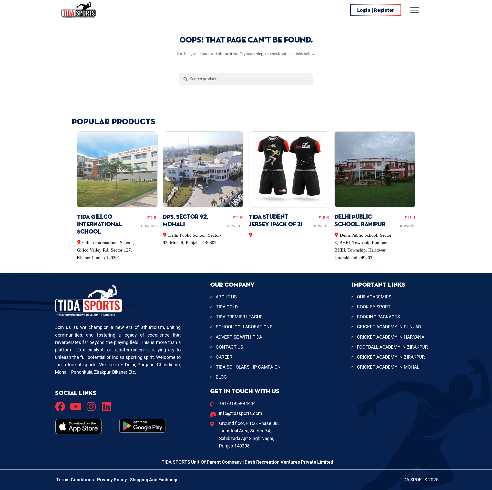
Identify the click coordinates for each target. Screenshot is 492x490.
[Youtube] (75, 406)
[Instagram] (91, 406)
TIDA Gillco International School (99, 224)
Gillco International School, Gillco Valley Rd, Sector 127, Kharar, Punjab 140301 (105, 250)
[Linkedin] (106, 406)
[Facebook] (60, 406)
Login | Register (375, 10)
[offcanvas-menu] (414, 10)
